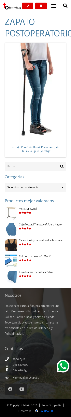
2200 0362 (19, 359)
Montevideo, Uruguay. (26, 377)
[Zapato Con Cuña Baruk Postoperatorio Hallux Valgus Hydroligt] (35, 92)
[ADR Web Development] (36, 411)
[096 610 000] (9, 364)
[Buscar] (61, 166)
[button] (54, 6)
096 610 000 (21, 364)
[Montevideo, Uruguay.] (9, 378)
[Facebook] (10, 389)
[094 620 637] (9, 370)
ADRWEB (47, 411)
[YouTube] (21, 389)
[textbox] (22, 187)
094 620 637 (20, 370)
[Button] (28, 6)
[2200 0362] (9, 359)
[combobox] (35, 187)
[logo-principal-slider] (12, 6)
